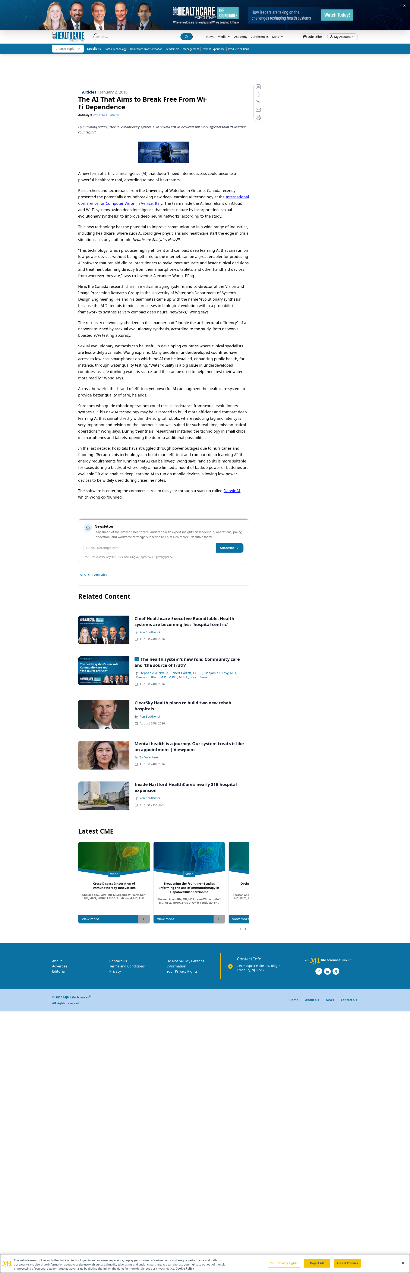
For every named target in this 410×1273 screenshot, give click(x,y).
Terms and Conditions (127, 966)
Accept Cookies (347, 1263)
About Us (312, 1000)
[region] (205, 1263)
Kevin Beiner (200, 677)
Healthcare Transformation (146, 49)
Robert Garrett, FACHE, (187, 673)
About (57, 961)
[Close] (403, 1263)
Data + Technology (115, 49)
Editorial (59, 971)
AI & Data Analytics (93, 575)
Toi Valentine (148, 757)
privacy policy (164, 557)
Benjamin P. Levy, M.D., (221, 673)
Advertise (59, 966)
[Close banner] (404, 6)
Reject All (317, 1263)
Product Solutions (238, 49)
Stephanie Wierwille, (154, 673)
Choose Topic (65, 49)
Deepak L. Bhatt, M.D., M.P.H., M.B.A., (162, 677)
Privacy (115, 971)
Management (191, 49)
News (210, 37)
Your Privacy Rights (182, 971)
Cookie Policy (185, 1268)
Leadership (172, 49)
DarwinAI (232, 490)
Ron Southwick (149, 632)
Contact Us (118, 961)
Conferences (260, 37)
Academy (240, 37)
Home (293, 1000)
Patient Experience (213, 49)
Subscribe (227, 548)
